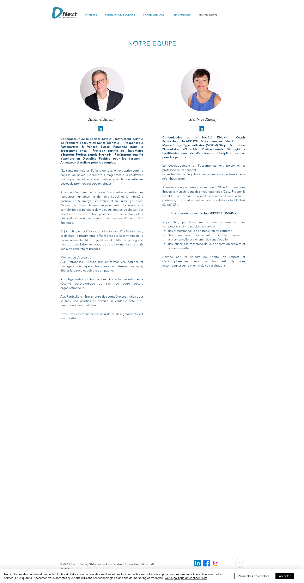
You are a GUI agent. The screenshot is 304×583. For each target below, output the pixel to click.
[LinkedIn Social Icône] (100, 128)
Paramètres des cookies (253, 576)
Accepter (285, 576)
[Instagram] (215, 563)
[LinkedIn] (197, 563)
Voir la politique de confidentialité (186, 578)
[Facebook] (206, 563)
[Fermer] (299, 576)
